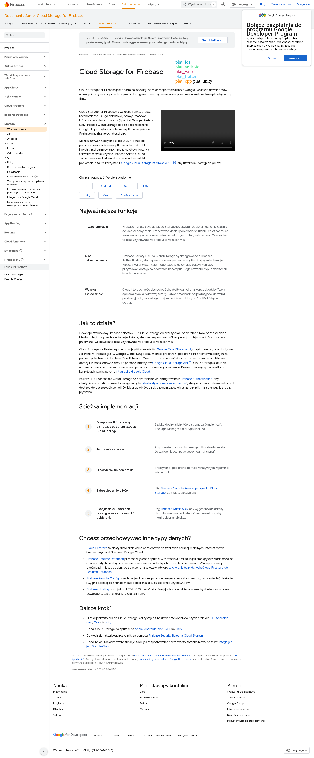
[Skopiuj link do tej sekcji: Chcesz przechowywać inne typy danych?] (194, 538)
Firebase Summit (149, 697)
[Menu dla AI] (90, 23)
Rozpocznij (295, 58)
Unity (87, 195)
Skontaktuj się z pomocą (241, 691)
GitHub (57, 715)
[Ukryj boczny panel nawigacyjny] (43, 751)
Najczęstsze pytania (238, 715)
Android (106, 186)
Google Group (235, 703)
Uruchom (69, 4)
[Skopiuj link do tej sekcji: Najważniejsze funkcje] (141, 211)
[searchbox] (24, 35)
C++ (105, 195)
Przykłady (59, 703)
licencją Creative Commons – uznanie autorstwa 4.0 (163, 655)
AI (85, 23)
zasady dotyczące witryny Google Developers (165, 659)
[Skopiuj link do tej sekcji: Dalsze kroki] (114, 609)
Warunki (58, 750)
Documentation (17, 15)
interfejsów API (146, 163)
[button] (21, 57)
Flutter (146, 186)
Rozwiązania (94, 4)
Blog (262, 4)
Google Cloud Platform (157, 735)
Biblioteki (58, 709)
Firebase (84, 54)
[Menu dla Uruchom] (79, 4)
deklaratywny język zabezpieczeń (165, 383)
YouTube (145, 709)
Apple (139, 629)
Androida (222, 618)
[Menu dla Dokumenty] (140, 4)
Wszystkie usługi (187, 735)
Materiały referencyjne (162, 23)
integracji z (133, 372)
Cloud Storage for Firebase (60, 15)
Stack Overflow (236, 697)
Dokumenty (129, 4)
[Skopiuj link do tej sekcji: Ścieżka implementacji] (141, 407)
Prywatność (72, 750)
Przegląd (9, 23)
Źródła (57, 697)
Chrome (115, 735)
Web (126, 186)
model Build (44, 4)
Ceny (111, 4)
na (175, 635)
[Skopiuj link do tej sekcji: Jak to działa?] (119, 324)
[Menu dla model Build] (56, 4)
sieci (89, 622)
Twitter (144, 703)
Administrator (129, 195)
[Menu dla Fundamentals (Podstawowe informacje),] (76, 23)
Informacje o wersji (238, 709)
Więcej (152, 4)
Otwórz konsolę (281, 4)
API (170, 363)
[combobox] (199, 4)
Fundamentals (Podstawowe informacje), (47, 23)
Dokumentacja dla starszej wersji (246, 720)
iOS (86, 186)
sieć (160, 629)
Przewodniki (60, 691)
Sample (187, 23)
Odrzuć (272, 58)
